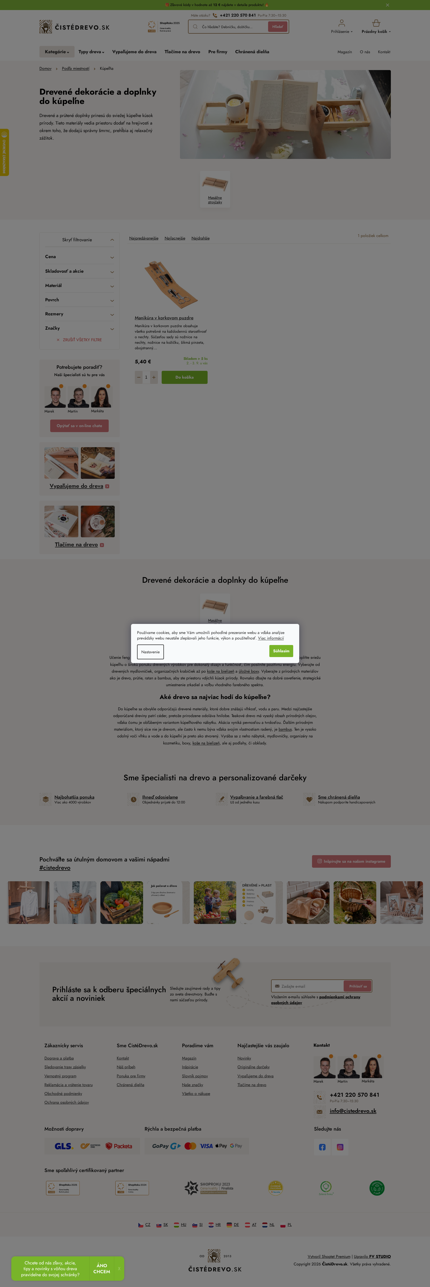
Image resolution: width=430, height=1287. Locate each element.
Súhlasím (281, 651)
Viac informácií (271, 638)
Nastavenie (150, 652)
